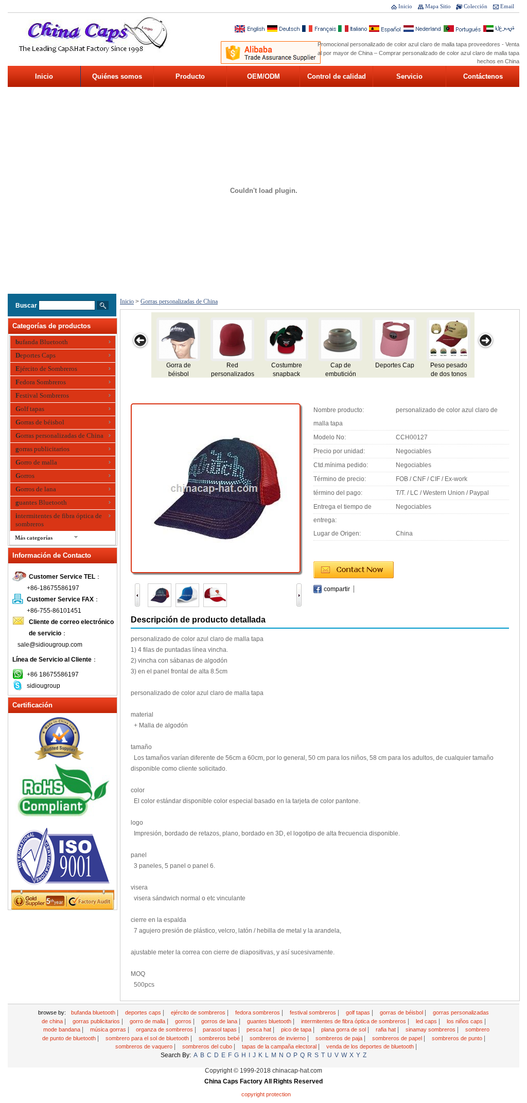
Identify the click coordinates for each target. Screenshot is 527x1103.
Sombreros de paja (339, 1038)
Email (507, 6)
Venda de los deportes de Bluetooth (370, 1046)
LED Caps (427, 1021)
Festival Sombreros (42, 395)
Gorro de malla (36, 462)
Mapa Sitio (438, 6)
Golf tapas (29, 409)
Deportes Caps (35, 355)
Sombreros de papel (398, 1038)
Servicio (409, 76)
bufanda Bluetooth (41, 342)
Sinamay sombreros (431, 1029)
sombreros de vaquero (144, 1046)
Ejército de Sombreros (46, 368)
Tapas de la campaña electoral (280, 1046)
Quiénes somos (117, 76)
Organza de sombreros (165, 1029)
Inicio (405, 6)
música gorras (109, 1029)
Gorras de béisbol (39, 422)
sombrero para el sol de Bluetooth (148, 1038)
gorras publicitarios (42, 449)
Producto (190, 76)
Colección (475, 6)
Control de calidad (336, 76)
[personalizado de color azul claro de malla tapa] (215, 487)
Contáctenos (483, 76)
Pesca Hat (260, 1029)
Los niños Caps (465, 1021)
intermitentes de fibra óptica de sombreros (58, 520)
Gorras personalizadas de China (59, 435)
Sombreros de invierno (278, 1038)
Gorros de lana (35, 489)
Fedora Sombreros (40, 382)
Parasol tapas (220, 1029)
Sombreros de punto (458, 1038)
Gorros (24, 475)
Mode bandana (62, 1029)
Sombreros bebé (220, 1038)
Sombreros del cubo (208, 1046)
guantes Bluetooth (41, 502)
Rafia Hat (386, 1029)
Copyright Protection (266, 1094)
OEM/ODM (263, 76)
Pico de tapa (297, 1029)
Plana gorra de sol (344, 1029)
